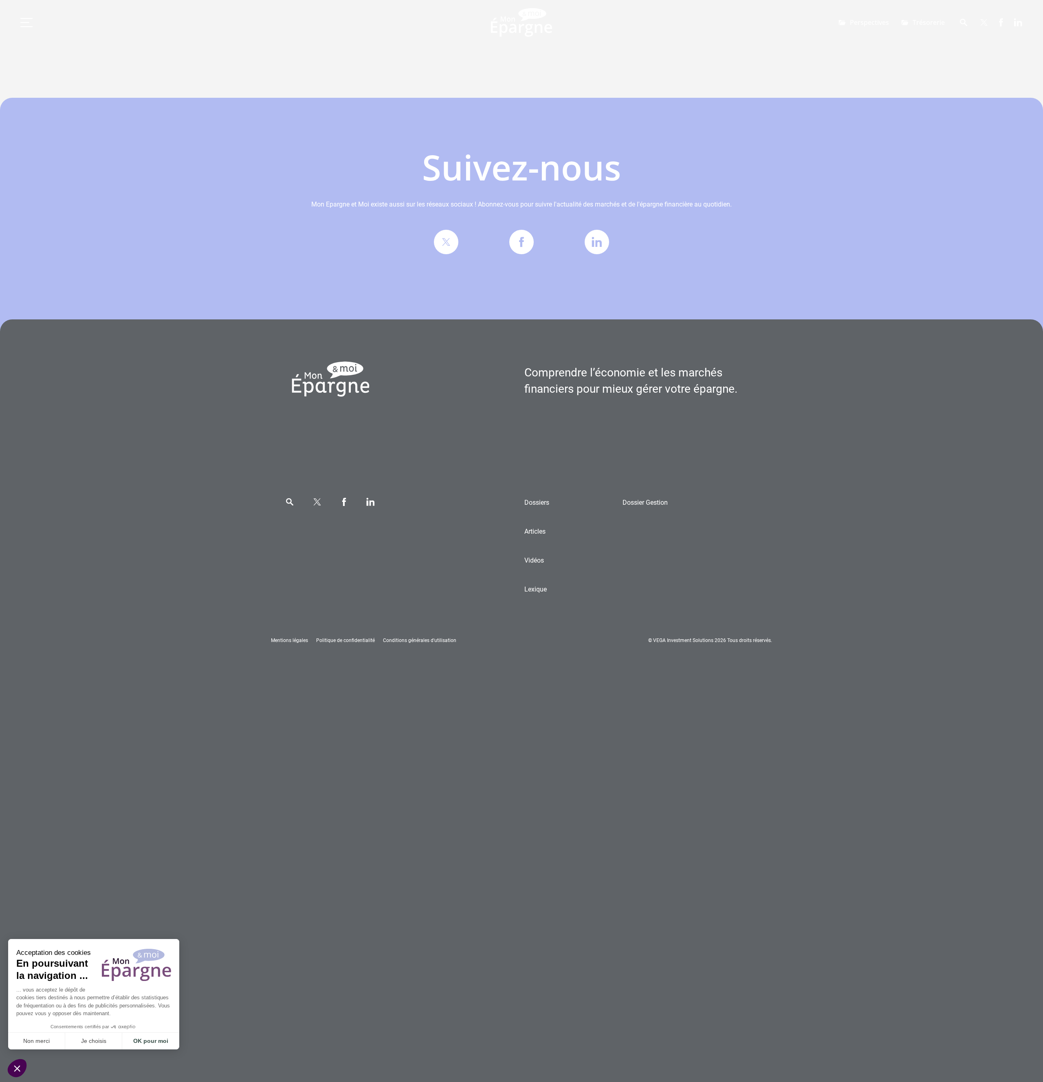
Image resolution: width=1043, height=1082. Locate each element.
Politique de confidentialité (345, 640)
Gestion (645, 502)
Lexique (535, 589)
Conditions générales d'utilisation (419, 640)
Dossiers (536, 502)
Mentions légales (289, 640)
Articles (535, 531)
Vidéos (534, 560)
